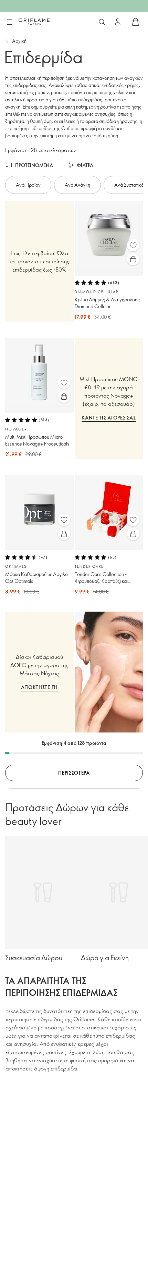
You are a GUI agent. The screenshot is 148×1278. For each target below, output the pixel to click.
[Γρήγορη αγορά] (133, 259)
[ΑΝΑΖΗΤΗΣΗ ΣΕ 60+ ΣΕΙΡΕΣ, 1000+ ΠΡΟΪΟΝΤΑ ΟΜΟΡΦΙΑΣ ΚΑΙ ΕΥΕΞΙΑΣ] (102, 22)
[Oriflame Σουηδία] (34, 21)
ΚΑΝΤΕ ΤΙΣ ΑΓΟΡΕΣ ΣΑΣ (109, 417)
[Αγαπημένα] (133, 245)
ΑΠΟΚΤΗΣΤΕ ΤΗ (39, 687)
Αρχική (19, 41)
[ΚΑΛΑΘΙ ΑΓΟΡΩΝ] (135, 22)
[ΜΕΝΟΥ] (9, 22)
